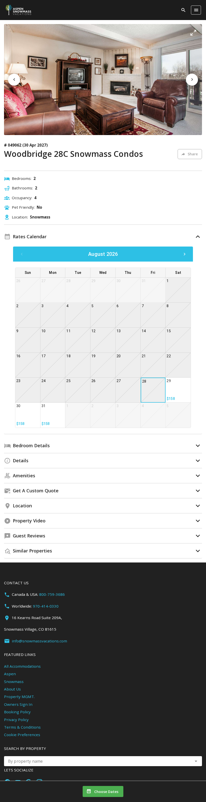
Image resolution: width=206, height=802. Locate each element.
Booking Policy (17, 711)
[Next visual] (192, 80)
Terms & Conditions (22, 727)
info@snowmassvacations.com (39, 640)
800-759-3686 (52, 594)
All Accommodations (22, 666)
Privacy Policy (16, 719)
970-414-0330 (46, 606)
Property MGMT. (19, 696)
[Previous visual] (14, 80)
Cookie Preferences (22, 734)
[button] (193, 33)
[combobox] (103, 761)
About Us (12, 689)
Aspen (10, 673)
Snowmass (14, 681)
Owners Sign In (18, 704)
